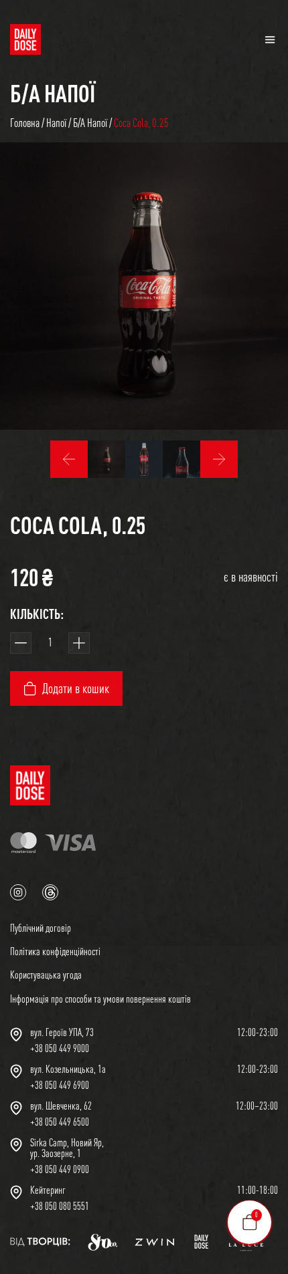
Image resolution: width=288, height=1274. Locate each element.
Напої (56, 123)
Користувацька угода (46, 975)
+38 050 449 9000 (59, 1048)
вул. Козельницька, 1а (68, 1068)
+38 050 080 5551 (59, 1205)
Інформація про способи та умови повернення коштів (100, 999)
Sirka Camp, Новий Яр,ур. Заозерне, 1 (67, 1147)
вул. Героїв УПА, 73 (62, 1032)
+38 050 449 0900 (59, 1169)
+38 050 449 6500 (59, 1121)
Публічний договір (40, 928)
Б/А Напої (52, 93)
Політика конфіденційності (55, 951)
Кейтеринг (48, 1189)
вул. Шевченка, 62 (61, 1105)
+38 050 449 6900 (59, 1084)
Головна (25, 123)
